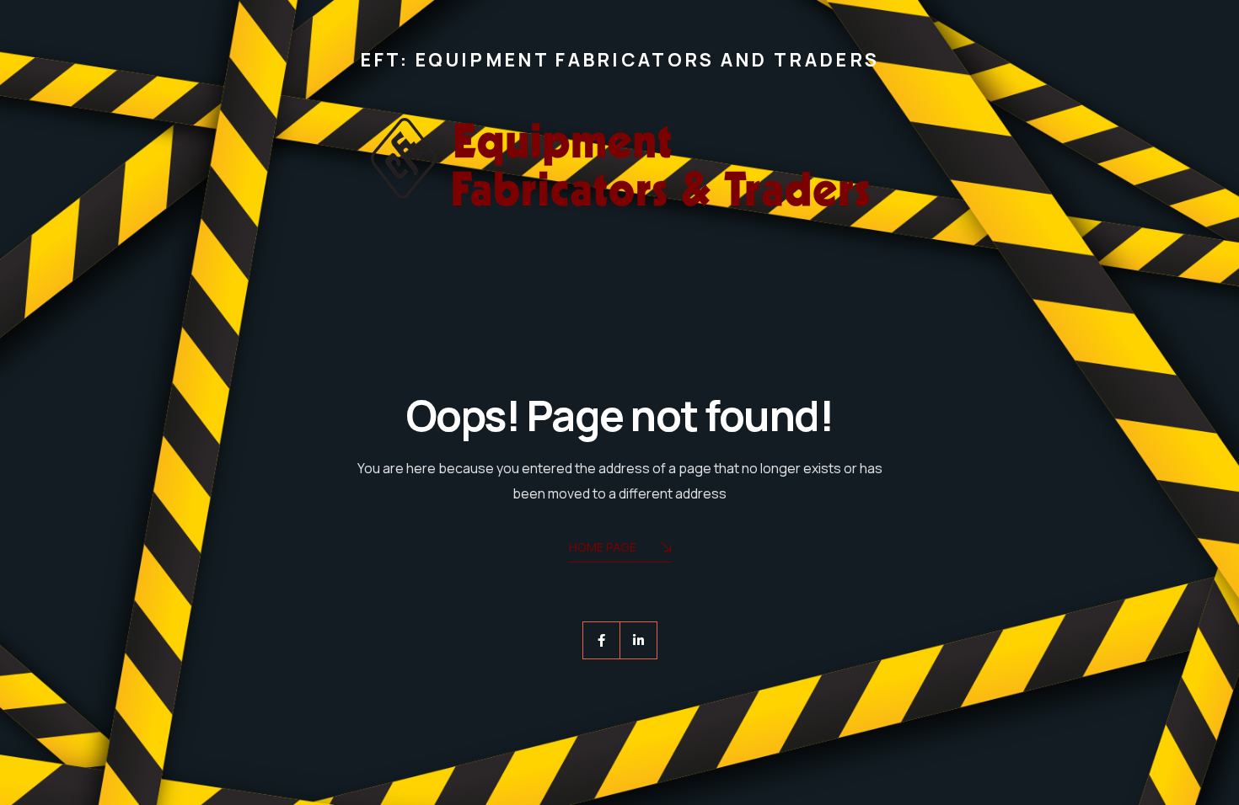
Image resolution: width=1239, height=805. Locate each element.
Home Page (602, 547)
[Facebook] (601, 640)
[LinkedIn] (638, 640)
